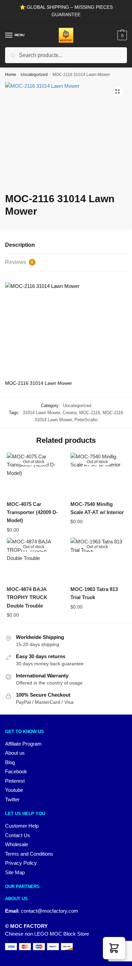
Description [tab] (20, 245)
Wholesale (16, 844)
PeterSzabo (85, 419)
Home (10, 74)
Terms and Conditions (29, 854)
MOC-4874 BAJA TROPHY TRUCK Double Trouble (27, 597)
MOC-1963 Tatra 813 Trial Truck (94, 593)
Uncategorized (34, 74)
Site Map (15, 872)
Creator (69, 412)
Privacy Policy (21, 863)
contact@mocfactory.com (49, 911)
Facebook (16, 771)
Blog (10, 762)
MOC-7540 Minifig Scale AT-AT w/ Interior (97, 508)
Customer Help (22, 826)
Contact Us (17, 835)
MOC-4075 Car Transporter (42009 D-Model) (32, 512)
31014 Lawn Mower (41, 412)
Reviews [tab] (19, 262)
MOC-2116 (89, 412)
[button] (117, 91)
